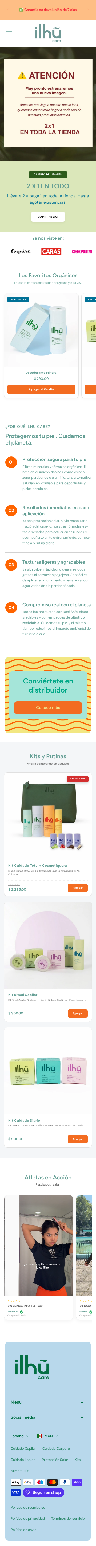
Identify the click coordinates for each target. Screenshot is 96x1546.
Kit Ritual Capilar (22, 995)
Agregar (78, 887)
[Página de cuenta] (17, 33)
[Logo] (48, 33)
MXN (49, 1436)
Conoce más (48, 707)
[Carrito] (89, 33)
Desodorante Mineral (41, 373)
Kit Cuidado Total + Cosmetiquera (37, 866)
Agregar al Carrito (41, 389)
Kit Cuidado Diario (24, 1120)
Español (17, 1436)
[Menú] (9, 33)
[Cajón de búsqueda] (85, 33)
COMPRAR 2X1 (48, 217)
